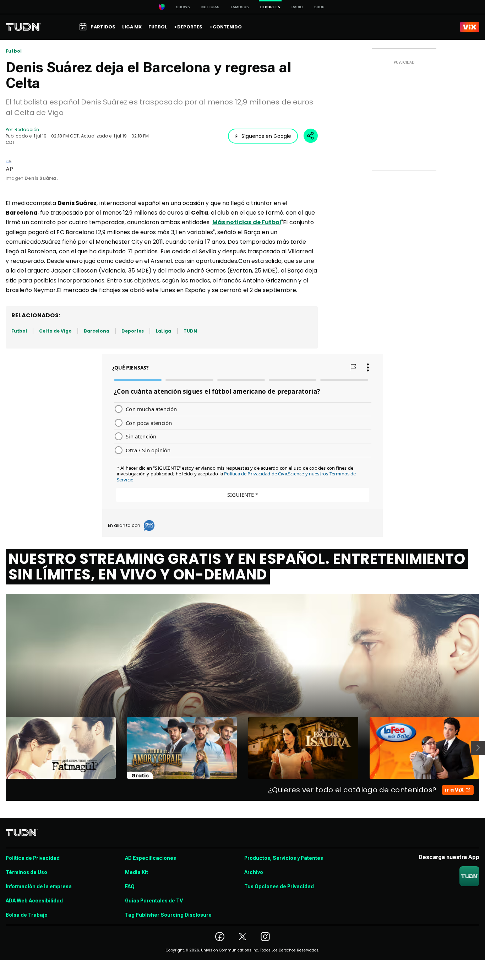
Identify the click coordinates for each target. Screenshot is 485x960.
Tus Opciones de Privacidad (279, 886)
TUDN (190, 331)
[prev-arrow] (1, 748)
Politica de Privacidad (33, 858)
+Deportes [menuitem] (188, 27)
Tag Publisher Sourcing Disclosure (168, 915)
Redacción (27, 129)
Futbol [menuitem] (157, 27)
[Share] (311, 136)
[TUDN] (23, 27)
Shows (183, 7)
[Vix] (469, 27)
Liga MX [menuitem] (132, 27)
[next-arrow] (478, 748)
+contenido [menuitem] (225, 27)
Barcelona (96, 331)
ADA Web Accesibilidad (34, 901)
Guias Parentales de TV (154, 901)
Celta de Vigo (55, 331)
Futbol (14, 51)
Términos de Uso (26, 872)
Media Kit (136, 872)
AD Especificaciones (150, 858)
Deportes (132, 331)
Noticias (210, 7)
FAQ (130, 886)
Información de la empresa (39, 886)
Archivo (253, 872)
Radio (297, 7)
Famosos (240, 7)
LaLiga (163, 331)
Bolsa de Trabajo (27, 915)
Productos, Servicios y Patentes (283, 858)
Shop (319, 7)
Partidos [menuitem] (103, 27)
